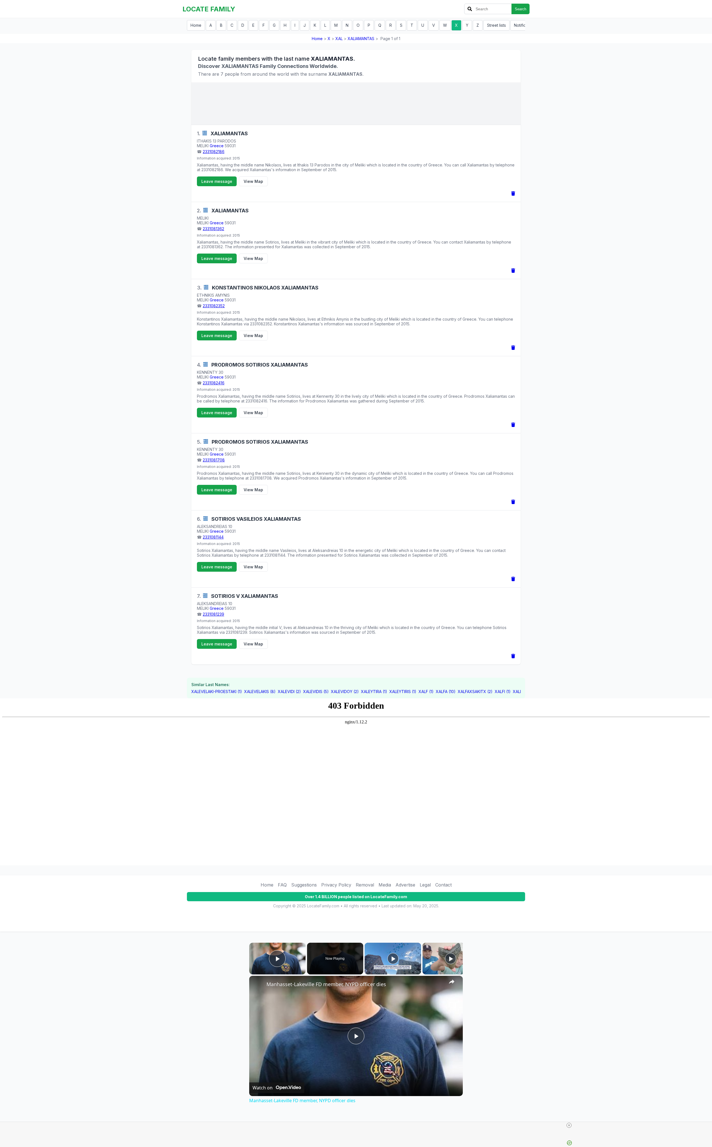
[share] (452, 982)
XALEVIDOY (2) (345, 691)
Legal (425, 885)
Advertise (405, 885)
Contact (443, 885)
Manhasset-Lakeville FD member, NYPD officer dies (326, 984)
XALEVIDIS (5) (316, 691)
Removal (365, 885)
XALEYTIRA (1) (374, 691)
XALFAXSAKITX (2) (475, 691)
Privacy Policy (336, 885)
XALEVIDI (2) (289, 691)
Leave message (216, 181)
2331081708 (214, 460)
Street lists (496, 25)
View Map (253, 181)
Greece (217, 145)
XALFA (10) (446, 691)
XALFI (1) (503, 691)
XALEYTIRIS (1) (402, 691)
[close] (569, 1125)
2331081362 (213, 228)
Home (196, 25)
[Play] (393, 958)
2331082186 (213, 151)
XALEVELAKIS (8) (260, 691)
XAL (339, 38)
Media (385, 885)
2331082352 (214, 305)
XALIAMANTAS (361, 38)
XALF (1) (426, 691)
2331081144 (213, 537)
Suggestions (304, 885)
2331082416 (213, 382)
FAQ (282, 885)
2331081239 (213, 614)
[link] (258, 984)
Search (520, 9)
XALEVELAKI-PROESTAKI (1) (216, 691)
